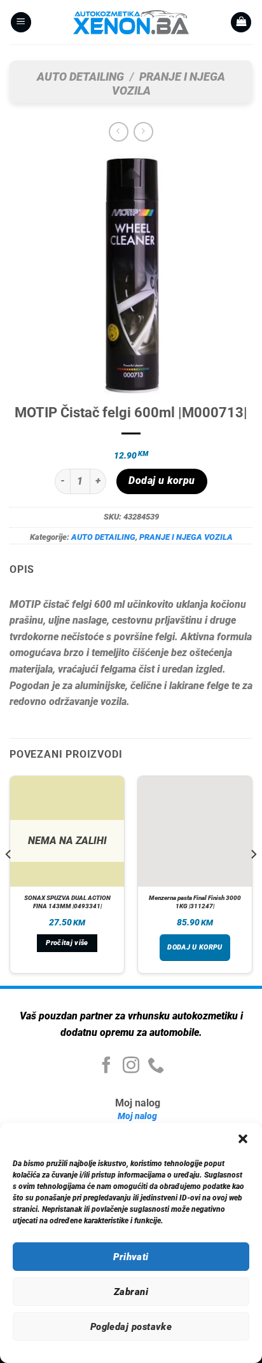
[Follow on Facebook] (106, 1066)
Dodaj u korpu (161, 481)
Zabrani (131, 1292)
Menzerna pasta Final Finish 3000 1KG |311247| (195, 902)
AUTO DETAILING (80, 76)
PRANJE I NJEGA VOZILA (186, 537)
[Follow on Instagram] (131, 1066)
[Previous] (9, 879)
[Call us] (156, 1066)
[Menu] (21, 22)
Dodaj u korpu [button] (194, 947)
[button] (243, 1138)
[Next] (253, 879)
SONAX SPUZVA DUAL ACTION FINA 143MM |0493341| (67, 902)
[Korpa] (241, 22)
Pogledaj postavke (131, 1327)
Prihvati (131, 1257)
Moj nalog (137, 1116)
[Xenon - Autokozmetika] (131, 22)
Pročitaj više (67, 943)
